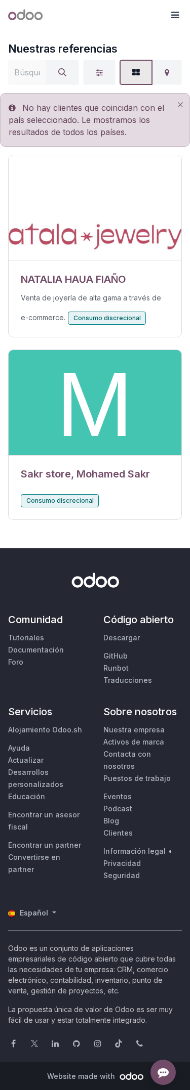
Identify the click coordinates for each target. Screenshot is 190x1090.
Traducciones (127, 680)
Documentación (36, 649)
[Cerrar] (180, 105)
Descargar (121, 637)
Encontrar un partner (44, 845)
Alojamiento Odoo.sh (45, 729)
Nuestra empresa (134, 729)
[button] (175, 15)
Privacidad (122, 863)
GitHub (115, 655)
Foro (15, 662)
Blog (111, 820)
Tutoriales (26, 637)
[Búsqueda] (62, 72)
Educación (26, 796)
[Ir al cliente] (95, 208)
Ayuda (19, 748)
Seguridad (121, 875)
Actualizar (26, 760)
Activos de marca (133, 741)
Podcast (117, 808)
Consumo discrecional (107, 318)
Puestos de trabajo (137, 778)
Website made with (82, 1076)
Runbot (116, 668)
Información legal (134, 851)
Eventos (117, 796)
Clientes (118, 833)
